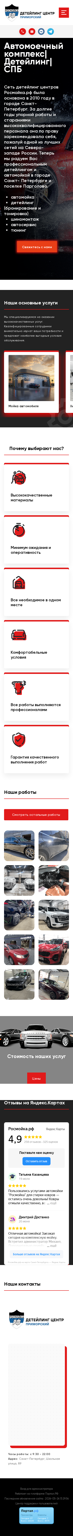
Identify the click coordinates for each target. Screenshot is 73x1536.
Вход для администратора (36, 1488)
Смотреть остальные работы (36, 815)
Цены (36, 1078)
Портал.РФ (51, 1493)
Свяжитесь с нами (37, 247)
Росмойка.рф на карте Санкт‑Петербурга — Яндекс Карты (36, 1262)
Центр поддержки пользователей (36, 1503)
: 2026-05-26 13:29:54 (56, 1498)
